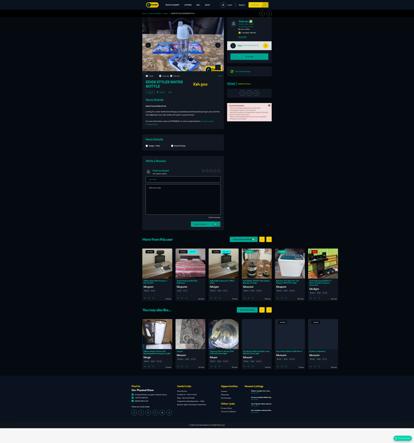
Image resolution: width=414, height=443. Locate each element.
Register (242, 5)
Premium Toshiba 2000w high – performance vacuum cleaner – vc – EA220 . (261, 397)
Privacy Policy (226, 408)
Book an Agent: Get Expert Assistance (191, 404)
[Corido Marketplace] (152, 5)
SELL (198, 5)
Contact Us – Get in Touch (187, 394)
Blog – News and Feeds (186, 398)
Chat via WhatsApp (242, 71)
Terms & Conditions (228, 411)
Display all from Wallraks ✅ (243, 239)
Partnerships (226, 398)
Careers (224, 391)
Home (144, 13)
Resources (225, 394)
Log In (229, 5)
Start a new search (247, 310)
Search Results (155, 13)
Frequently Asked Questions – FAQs (190, 401)
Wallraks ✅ (245, 21)
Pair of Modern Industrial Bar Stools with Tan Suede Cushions (261, 410)
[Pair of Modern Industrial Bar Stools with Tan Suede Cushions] (247, 411)
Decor (166, 13)
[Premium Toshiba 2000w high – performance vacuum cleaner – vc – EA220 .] (247, 398)
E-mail (250, 57)
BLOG (207, 5)
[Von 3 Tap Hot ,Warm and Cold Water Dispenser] (247, 405)
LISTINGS (188, 5)
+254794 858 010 (141, 398)
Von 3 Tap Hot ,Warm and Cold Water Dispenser (261, 404)
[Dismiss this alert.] (269, 105)
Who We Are (182, 391)
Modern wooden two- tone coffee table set (260, 391)
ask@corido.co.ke (141, 401)
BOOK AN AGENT (172, 5)
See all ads (242, 37)
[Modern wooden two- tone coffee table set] (247, 392)
